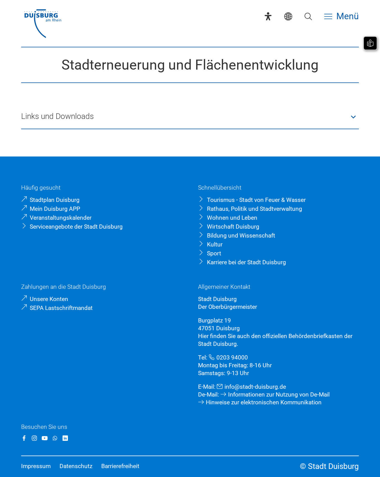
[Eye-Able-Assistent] (268, 16)
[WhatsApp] (55, 438)
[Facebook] (24, 438)
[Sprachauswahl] (288, 16)
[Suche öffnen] (308, 16)
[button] (190, 117)
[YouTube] (45, 438)
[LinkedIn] (65, 438)
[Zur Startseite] (42, 24)
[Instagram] (34, 438)
